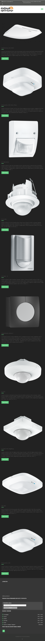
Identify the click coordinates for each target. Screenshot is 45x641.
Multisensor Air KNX (7, 48)
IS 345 (3, 391)
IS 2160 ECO (5, 162)
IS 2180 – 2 (4, 276)
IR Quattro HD (5, 563)
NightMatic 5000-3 (7, 333)
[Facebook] (2, 4)
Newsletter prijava (7, 602)
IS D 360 (4, 219)
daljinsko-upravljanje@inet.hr (8, 1)
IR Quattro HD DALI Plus (9, 105)
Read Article (5, 58)
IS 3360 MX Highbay (7, 449)
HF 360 (3, 506)
